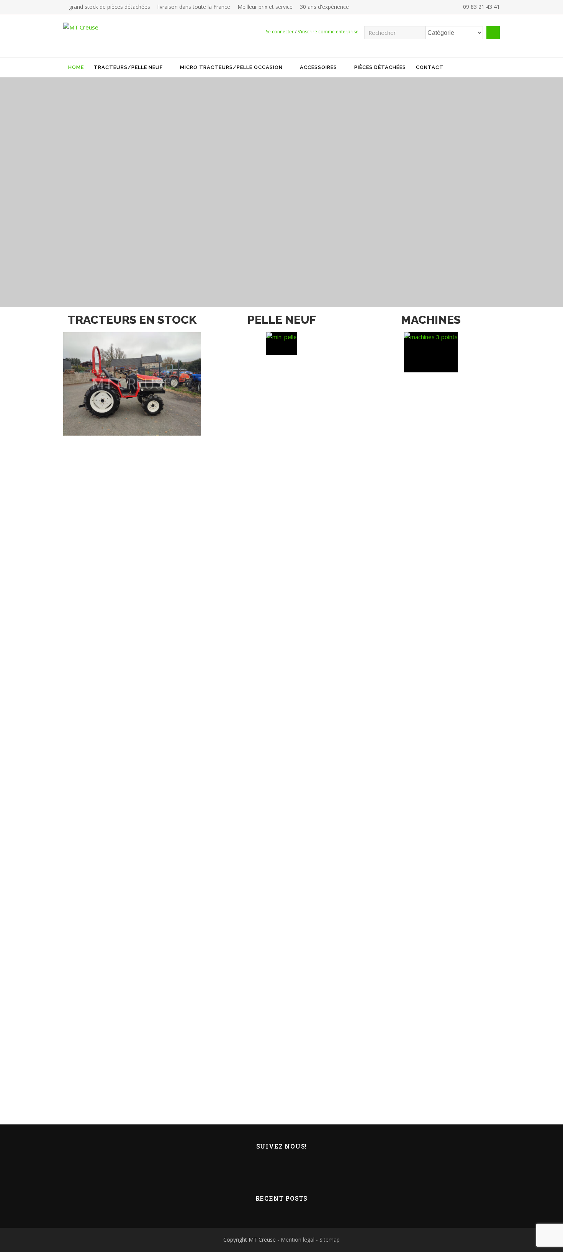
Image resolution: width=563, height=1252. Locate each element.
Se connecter (280, 31)
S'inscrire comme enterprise (328, 31)
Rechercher (493, 32)
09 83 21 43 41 (481, 6)
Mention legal (297, 1239)
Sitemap (329, 1239)
